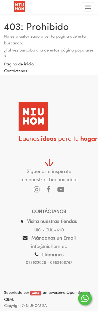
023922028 (36, 263)
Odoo (35, 293)
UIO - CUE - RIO (49, 230)
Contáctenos (15, 71)
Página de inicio (19, 64)
